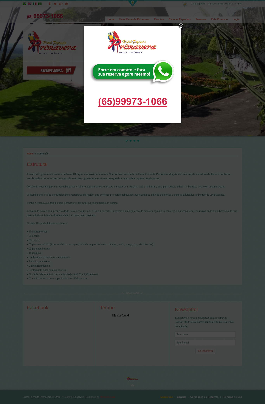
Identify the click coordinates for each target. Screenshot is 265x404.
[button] (181, 26)
